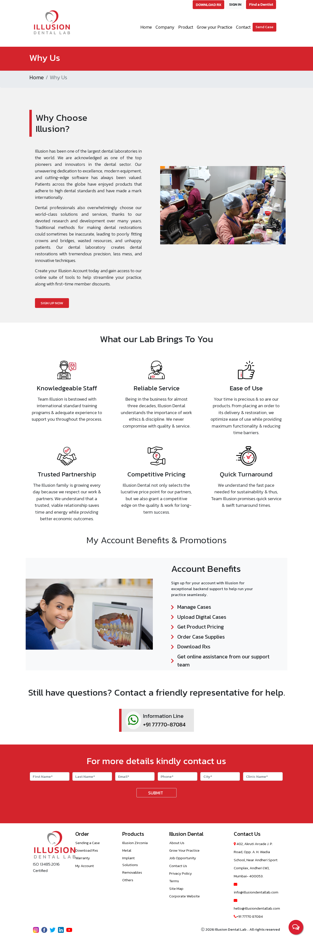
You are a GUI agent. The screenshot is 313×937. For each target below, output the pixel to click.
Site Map (176, 888)
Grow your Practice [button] (214, 27)
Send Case (264, 27)
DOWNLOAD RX (208, 4)
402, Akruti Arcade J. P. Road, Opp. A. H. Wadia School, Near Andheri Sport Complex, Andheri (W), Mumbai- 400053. (256, 860)
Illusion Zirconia (135, 843)
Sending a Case (87, 843)
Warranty (82, 858)
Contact (243, 27)
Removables (132, 872)
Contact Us (178, 866)
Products (133, 834)
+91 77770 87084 (249, 916)
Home (146, 27)
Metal (126, 850)
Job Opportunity (182, 858)
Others (127, 880)
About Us (176, 843)
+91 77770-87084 (164, 724)
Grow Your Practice (184, 850)
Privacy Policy (180, 873)
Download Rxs (86, 850)
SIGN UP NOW (52, 303)
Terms (174, 881)
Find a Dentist (261, 4)
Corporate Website (184, 896)
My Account (84, 866)
